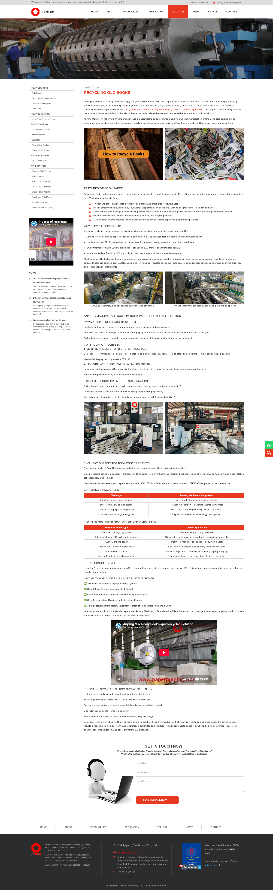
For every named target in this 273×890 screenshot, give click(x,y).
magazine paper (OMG (165, 109)
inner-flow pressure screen (44, 119)
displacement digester (42, 103)
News (196, 11)
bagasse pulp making (41, 171)
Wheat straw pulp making (43, 207)
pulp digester (38, 93)
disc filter (36, 140)
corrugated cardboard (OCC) (138, 109)
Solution (178, 11)
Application (156, 11)
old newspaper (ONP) (192, 109)
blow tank (36, 109)
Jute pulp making (39, 202)
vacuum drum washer (41, 129)
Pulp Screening (40, 114)
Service (213, 11)
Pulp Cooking (39, 88)
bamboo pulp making (41, 181)
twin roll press (38, 135)
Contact (231, 11)
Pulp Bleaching (40, 155)
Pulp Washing (39, 124)
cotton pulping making (42, 187)
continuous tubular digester (44, 98)
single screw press (40, 150)
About (111, 11)
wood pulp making (40, 176)
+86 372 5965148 (199, 2)
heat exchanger (39, 161)
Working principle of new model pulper (50, 320)
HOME (87, 87)
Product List (131, 11)
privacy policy (212, 865)
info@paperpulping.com (230, 2)
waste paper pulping (41, 192)
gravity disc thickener (41, 145)
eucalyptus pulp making (42, 197)
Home (94, 11)
